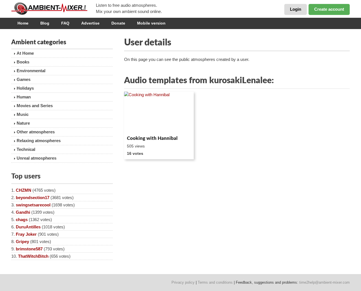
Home (22, 23)
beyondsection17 (32, 197)
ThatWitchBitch (33, 256)
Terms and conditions (215, 282)
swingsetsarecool (33, 204)
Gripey (22, 241)
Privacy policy (183, 282)
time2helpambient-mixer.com (324, 282)
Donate (118, 23)
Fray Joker (26, 234)
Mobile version (151, 23)
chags (22, 219)
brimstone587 (29, 248)
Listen (138, 126)
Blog (44, 23)
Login (295, 9)
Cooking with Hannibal (152, 138)
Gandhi (23, 212)
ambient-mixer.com (53, 8)
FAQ (65, 23)
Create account (329, 9)
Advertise (90, 23)
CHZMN (23, 190)
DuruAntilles (28, 226)
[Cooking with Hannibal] (159, 112)
